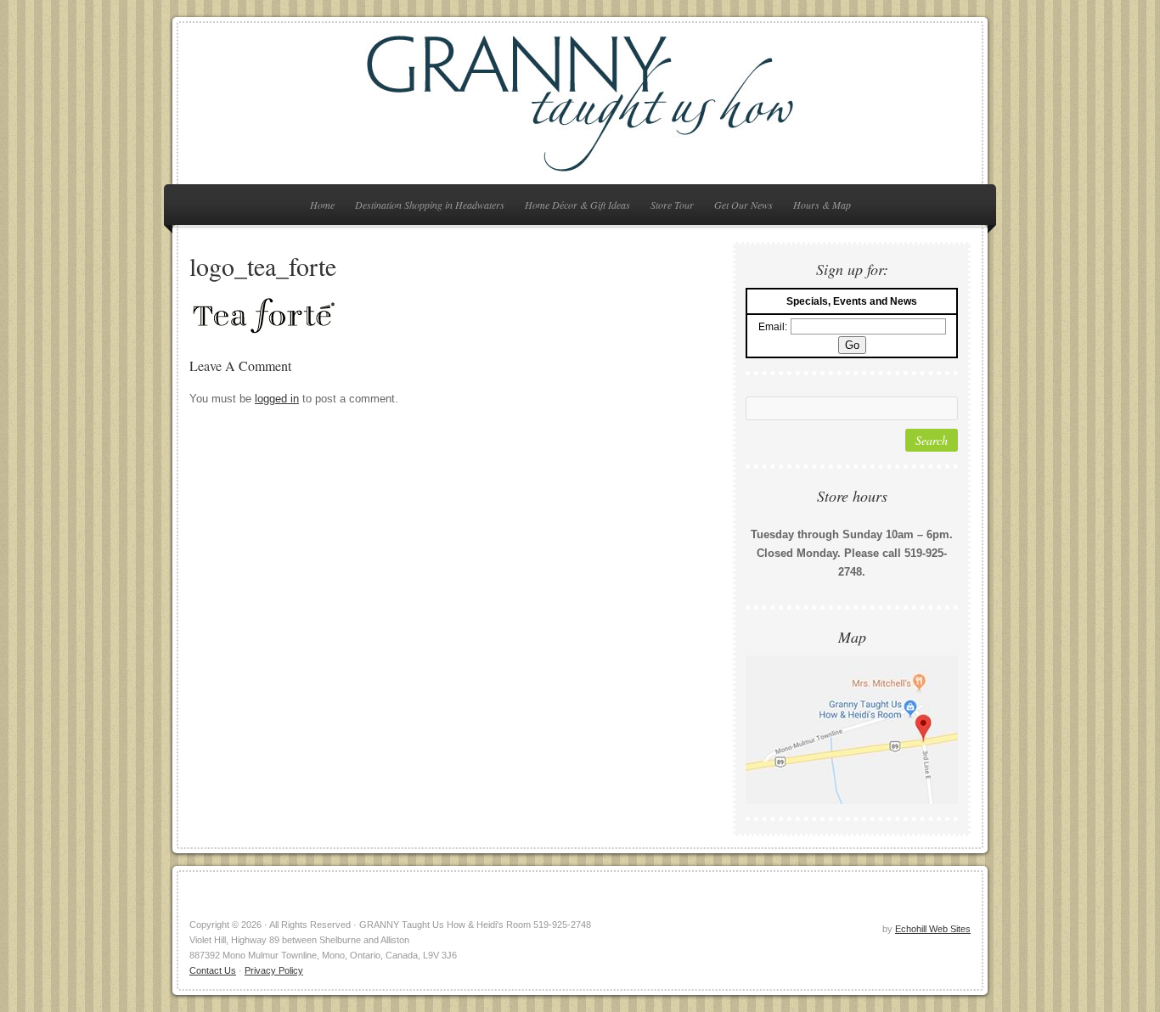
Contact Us (212, 970)
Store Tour (672, 204)
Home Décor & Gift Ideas (577, 204)
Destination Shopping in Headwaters (429, 204)
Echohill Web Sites (933, 929)
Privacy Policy (274, 970)
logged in (277, 398)
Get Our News (743, 204)
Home (322, 204)
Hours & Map (822, 204)
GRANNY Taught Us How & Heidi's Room (580, 103)
